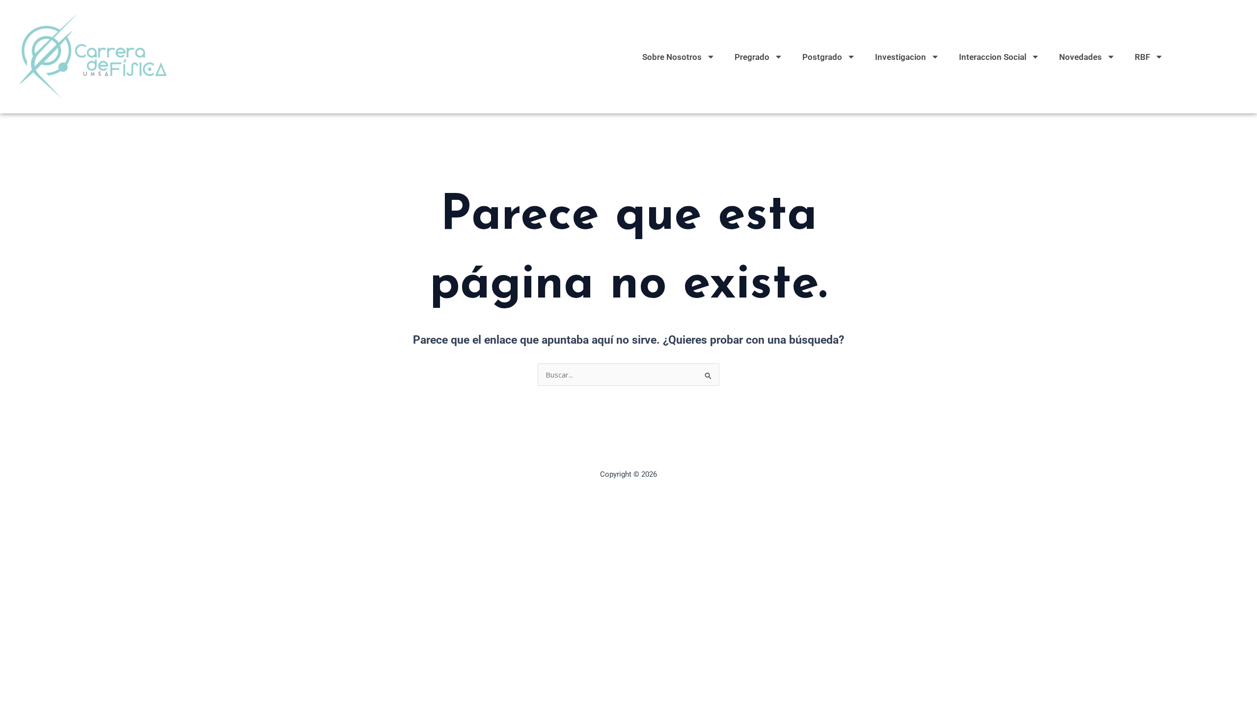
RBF (1142, 57)
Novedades (1080, 57)
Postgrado (822, 57)
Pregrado (752, 57)
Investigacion (900, 57)
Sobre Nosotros (672, 57)
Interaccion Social (992, 57)
